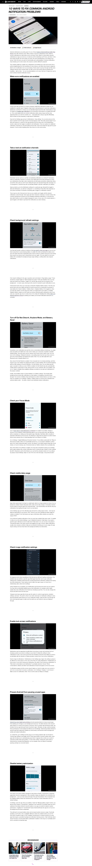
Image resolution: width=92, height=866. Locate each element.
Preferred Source (27, 47)
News (19, 1)
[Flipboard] (78, 2)
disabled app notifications (23, 111)
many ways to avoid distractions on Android (24, 430)
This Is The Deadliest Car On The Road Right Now (26, 857)
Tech (24, 1)
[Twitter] (73, 2)
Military (45, 1)
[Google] (75, 2)
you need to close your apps (41, 250)
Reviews (63, 1)
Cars (29, 1)
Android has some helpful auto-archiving (20, 722)
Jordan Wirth (13, 14)
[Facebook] (70, 2)
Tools (57, 1)
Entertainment (37, 1)
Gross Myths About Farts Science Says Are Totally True (14, 857)
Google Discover (37, 47)
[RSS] (80, 2)
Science (52, 1)
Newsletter (86, 1)
